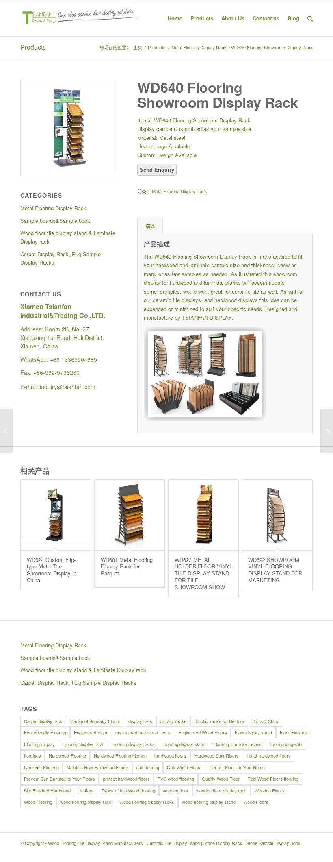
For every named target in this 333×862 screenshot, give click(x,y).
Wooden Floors (270, 790)
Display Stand (265, 721)
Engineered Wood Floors (202, 732)
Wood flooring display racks (146, 802)
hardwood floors (170, 755)
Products (33, 47)
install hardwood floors (269, 755)
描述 (150, 226)
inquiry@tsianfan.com (67, 387)
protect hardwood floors (126, 778)
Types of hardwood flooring (128, 790)
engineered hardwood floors (143, 732)
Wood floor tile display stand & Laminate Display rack (83, 670)
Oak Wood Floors (184, 767)
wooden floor (175, 790)
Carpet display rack (43, 721)
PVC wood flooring (176, 778)
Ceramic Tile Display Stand (173, 843)
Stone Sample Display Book (273, 843)
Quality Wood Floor (221, 778)
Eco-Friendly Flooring (45, 732)
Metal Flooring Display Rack (199, 47)
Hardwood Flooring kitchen (120, 755)
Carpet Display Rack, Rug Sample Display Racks (78, 682)
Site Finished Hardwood (47, 790)
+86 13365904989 (73, 359)
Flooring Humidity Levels (237, 744)
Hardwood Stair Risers (216, 755)
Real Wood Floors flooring (272, 778)
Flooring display (39, 744)
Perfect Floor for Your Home (237, 767)
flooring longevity (286, 744)
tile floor (86, 790)
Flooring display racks (133, 744)
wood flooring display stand (209, 802)
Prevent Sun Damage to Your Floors (59, 778)
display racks (173, 721)
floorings (32, 755)
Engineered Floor (91, 732)
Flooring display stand (183, 744)
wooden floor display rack (221, 790)
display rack (140, 721)
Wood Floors (255, 802)
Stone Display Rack (222, 843)
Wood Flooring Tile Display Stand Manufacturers (95, 843)
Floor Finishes (294, 732)
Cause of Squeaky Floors (95, 721)
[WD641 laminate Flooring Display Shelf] (326, 431)
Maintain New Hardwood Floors (97, 767)
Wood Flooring (38, 802)
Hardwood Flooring (67, 755)
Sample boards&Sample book (55, 658)
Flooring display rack (83, 744)
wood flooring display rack (86, 802)
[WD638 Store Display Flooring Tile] (6, 431)
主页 (137, 47)
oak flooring (147, 767)
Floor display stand (253, 732)
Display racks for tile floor (219, 721)
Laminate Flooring (41, 767)
